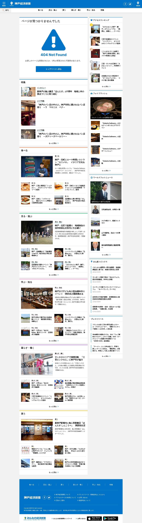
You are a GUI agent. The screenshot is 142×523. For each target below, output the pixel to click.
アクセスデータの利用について (66, 497)
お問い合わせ (83, 497)
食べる (40, 10)
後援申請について (84, 500)
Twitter (130, 4)
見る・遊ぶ (53, 10)
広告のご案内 (60, 500)
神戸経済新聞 (20, 4)
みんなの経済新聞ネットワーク (35, 518)
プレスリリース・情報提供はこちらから (92, 494)
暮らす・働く (76, 10)
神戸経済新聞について (63, 494)
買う (64, 10)
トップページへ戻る (54, 69)
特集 (102, 10)
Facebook (125, 4)
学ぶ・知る (91, 10)
